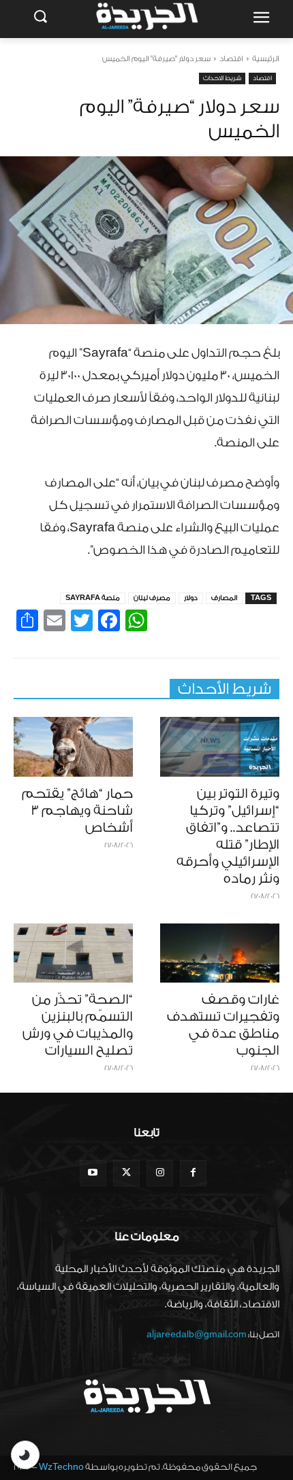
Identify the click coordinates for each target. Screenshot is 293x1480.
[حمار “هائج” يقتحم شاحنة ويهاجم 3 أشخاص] (73, 747)
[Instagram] (159, 1173)
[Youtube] (93, 1173)
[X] (126, 1173)
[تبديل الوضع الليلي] (25, 1455)
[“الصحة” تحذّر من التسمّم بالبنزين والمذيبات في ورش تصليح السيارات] (73, 953)
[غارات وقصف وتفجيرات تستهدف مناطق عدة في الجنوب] (219, 953)
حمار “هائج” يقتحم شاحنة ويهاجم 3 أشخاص (77, 810)
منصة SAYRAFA (92, 598)
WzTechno (61, 1467)
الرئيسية (265, 58)
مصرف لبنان (152, 598)
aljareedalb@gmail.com (196, 1334)
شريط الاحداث (222, 78)
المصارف (224, 598)
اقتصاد (231, 58)
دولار (191, 598)
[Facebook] (193, 1173)
